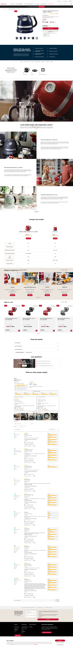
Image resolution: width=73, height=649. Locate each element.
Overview (21, 61)
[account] (69, 1)
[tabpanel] (50, 21)
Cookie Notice (12, 644)
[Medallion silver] (44, 22)
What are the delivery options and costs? (44, 361)
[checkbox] (37, 611)
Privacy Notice (36, 644)
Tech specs (47, 61)
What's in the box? (27, 61)
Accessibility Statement (23, 631)
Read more (36, 211)
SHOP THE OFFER (41, 6)
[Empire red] (42, 22)
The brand (30, 626)
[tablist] (44, 19)
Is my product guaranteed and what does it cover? (45, 365)
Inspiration (43, 61)
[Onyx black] (47, 22)
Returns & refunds (24, 628)
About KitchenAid (65, 1)
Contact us (15, 630)
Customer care (59, 1)
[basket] (70, 1)
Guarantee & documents (16, 629)
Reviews (51, 61)
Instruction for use (29, 352)
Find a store (18, 635)
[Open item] (23, 73)
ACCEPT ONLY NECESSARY (60, 642)
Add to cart (51, 28)
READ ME (12, 295)
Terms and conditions (25, 626)
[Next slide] (39, 38)
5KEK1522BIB (44, 13)
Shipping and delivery (25, 627)
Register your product (47, 632)
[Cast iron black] (45, 22)
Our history (30, 627)
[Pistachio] (55, 22)
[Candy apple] (50, 22)
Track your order (16, 627)
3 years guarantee (46, 15)
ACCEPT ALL (60, 640)
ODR (22, 633)
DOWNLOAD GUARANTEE (20, 352)
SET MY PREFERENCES (60, 644)
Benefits (32, 61)
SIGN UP (48, 619)
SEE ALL (24, 365)
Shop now (55, 238)
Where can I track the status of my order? (44, 363)
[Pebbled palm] (52, 22)
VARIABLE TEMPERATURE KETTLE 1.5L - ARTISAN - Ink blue (50, 11)
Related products (37, 61)
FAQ (15, 631)
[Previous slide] (15, 38)
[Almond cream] (49, 22)
